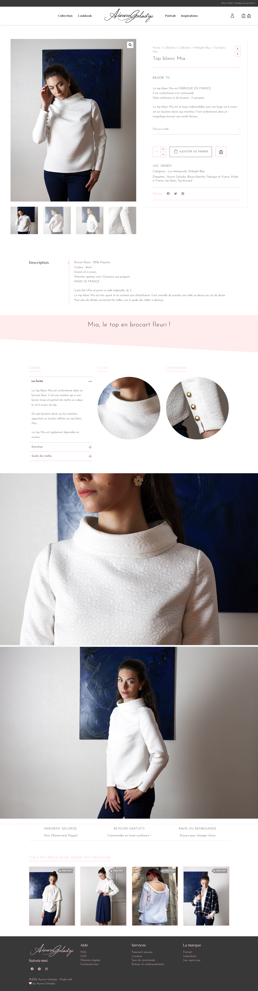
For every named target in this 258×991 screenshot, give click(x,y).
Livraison (137, 956)
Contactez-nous (89, 964)
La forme (37, 381)
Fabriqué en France (218, 177)
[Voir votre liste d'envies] (249, 16)
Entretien (37, 447)
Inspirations (189, 956)
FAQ (83, 952)
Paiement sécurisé (142, 952)
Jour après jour (192, 960)
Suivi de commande (143, 960)
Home (156, 47)
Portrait (187, 952)
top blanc (170, 180)
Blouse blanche (196, 177)
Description (39, 262)
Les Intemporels (177, 171)
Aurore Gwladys (176, 177)
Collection (169, 47)
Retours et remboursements (148, 964)
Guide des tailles (42, 456)
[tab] (49, 263)
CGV (83, 956)
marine (36, 437)
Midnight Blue (202, 47)
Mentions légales (90, 960)
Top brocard (185, 180)
